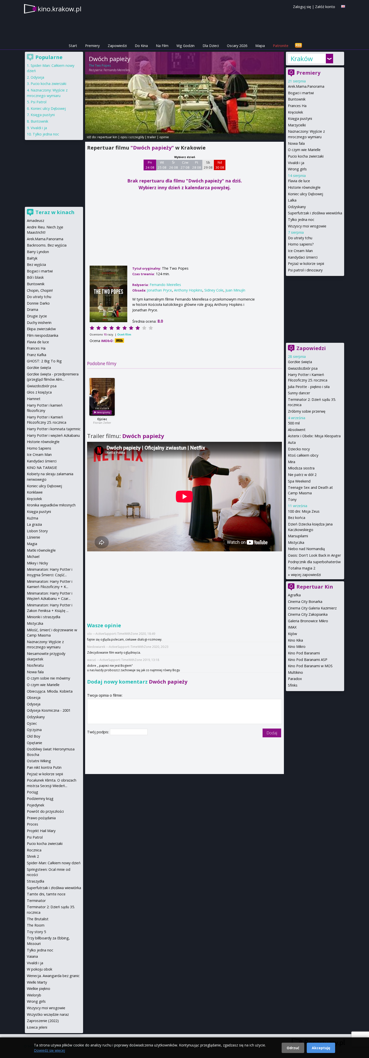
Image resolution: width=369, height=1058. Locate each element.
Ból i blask (35, 277)
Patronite (280, 45)
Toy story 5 (36, 931)
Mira (291, 461)
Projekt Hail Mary (41, 830)
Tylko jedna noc (301, 219)
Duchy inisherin (39, 322)
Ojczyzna (34, 729)
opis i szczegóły (132, 137)
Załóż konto (325, 6)
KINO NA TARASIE (42, 467)
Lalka (292, 200)
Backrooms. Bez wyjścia (47, 245)
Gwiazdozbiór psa (303, 368)
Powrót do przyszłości (45, 811)
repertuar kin (107, 137)
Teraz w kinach (55, 212)
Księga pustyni (300, 118)
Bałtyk (32, 258)
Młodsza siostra (301, 468)
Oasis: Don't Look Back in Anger (314, 555)
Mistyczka (296, 542)
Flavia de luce (299, 180)
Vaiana (32, 956)
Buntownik (296, 99)
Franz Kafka (36, 354)
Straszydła (35, 881)
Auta (292, 442)
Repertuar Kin (314, 586)
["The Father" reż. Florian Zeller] (102, 397)
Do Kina (141, 45)
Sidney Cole (213, 290)
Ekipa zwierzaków (41, 328)
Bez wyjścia (36, 264)
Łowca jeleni (37, 1027)
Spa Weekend (299, 481)
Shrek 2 (33, 856)
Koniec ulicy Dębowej (305, 193)
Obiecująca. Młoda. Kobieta (50, 691)
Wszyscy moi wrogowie (307, 226)
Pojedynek (35, 805)
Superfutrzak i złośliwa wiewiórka (315, 213)
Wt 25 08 (162, 165)
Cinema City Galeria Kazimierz (312, 608)
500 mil (294, 423)
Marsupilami (298, 536)
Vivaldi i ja (296, 162)
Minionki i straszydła (43, 616)
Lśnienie (33, 537)
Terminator (36, 900)
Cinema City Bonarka (305, 601)
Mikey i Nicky (37, 563)
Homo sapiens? (301, 244)
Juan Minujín (235, 290)
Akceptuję (321, 1047)
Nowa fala (296, 143)
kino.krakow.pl (59, 8)
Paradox (295, 678)
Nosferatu (35, 665)
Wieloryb (34, 995)
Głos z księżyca (39, 392)
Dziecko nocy (299, 449)
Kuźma (32, 518)
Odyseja (37, 77)
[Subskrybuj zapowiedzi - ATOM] (298, 45)
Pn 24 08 (150, 165)
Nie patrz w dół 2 (302, 474)
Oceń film (124, 334)
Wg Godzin (185, 45)
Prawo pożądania (41, 817)
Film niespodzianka (42, 335)
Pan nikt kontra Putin (44, 767)
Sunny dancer (299, 393)
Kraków (301, 58)
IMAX (292, 627)
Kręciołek (295, 112)
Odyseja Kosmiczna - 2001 (49, 710)
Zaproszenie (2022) (43, 1020)
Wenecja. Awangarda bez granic (53, 975)
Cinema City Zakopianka (308, 614)
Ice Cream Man (300, 250)
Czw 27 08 (185, 165)
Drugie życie (37, 316)
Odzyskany (297, 206)
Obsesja (33, 697)
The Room (35, 925)
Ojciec (102, 419)
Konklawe (35, 492)
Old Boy (33, 736)
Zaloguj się (302, 6)
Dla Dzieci (211, 45)
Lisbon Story (37, 530)
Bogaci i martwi (301, 92)
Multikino (295, 672)
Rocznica (34, 850)
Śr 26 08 (173, 165)
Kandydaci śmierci (303, 257)
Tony (292, 499)
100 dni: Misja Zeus (304, 511)
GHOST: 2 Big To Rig (44, 361)
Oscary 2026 (237, 45)
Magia (32, 543)
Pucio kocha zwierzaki (306, 156)
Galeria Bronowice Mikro (308, 620)
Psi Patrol (38, 102)
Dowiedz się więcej (49, 1050)
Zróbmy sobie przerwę (306, 411)
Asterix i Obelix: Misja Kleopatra (314, 436)
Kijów (292, 633)
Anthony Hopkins (188, 290)
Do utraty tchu (300, 237)
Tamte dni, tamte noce (46, 894)
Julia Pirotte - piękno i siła (309, 386)
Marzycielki (297, 125)
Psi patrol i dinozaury (305, 270)
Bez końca (296, 517)
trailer (151, 137)
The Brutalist (37, 919)
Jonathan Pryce (159, 290)
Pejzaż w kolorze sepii (306, 263)
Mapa (260, 45)
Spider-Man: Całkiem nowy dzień (54, 862)
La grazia (34, 524)
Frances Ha (297, 105)
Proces (32, 824)
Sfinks (292, 685)
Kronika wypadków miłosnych (51, 505)
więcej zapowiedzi (306, 574)
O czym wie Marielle (304, 149)
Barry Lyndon (38, 251)
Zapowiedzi (117, 45)
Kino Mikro (296, 646)
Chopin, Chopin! (40, 290)
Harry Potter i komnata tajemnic (54, 428)
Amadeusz (35, 220)
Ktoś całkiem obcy (303, 455)
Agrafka (294, 595)
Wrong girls (297, 169)
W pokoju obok (39, 969)
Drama (32, 309)
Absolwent (296, 429)
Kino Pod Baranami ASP (307, 659)
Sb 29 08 (208, 165)
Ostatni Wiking (39, 760)
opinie (164, 137)
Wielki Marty (37, 982)
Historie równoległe (304, 187)
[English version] (343, 6)
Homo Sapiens (39, 448)
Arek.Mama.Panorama (306, 86)
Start (73, 45)
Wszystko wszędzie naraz (48, 1014)
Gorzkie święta (300, 361)
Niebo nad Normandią (306, 548)
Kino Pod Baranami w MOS (310, 665)
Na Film (162, 45)
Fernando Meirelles (117, 70)
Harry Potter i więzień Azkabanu (53, 435)
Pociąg (32, 792)
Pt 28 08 (196, 165)
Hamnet (33, 398)
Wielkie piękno (38, 988)
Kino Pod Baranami (304, 653)
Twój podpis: (98, 732)
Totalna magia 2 (301, 568)
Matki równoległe (41, 550)
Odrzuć (293, 1047)
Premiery (92, 45)
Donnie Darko (38, 303)
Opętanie (34, 742)
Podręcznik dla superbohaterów (314, 561)
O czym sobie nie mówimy (48, 678)
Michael (33, 556)
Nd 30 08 (219, 165)
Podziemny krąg (40, 798)
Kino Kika (295, 640)
